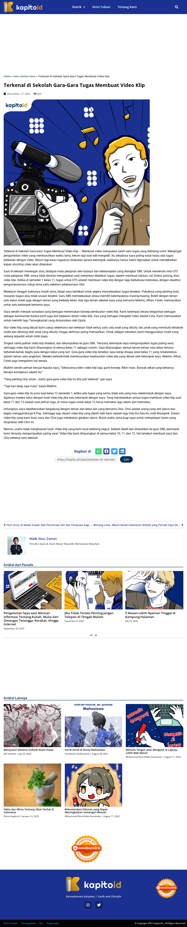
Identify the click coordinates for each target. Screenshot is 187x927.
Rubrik (76, 7)
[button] (177, 7)
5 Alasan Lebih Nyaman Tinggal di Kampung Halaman (150, 615)
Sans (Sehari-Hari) (24, 76)
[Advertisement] (93, 45)
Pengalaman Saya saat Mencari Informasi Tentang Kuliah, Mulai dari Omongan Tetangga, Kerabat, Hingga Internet (31, 618)
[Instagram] (88, 905)
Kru (41, 923)
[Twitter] (99, 905)
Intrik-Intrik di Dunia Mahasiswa (85, 749)
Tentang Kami (127, 7)
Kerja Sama (53, 923)
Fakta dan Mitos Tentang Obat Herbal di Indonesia (29, 811)
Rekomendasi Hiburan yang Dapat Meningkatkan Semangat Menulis (86, 811)
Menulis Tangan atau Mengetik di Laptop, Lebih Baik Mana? (152, 751)
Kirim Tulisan (101, 7)
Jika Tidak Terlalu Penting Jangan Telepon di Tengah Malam (89, 615)
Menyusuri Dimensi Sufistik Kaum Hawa (28, 749)
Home (7, 76)
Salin (126, 459)
